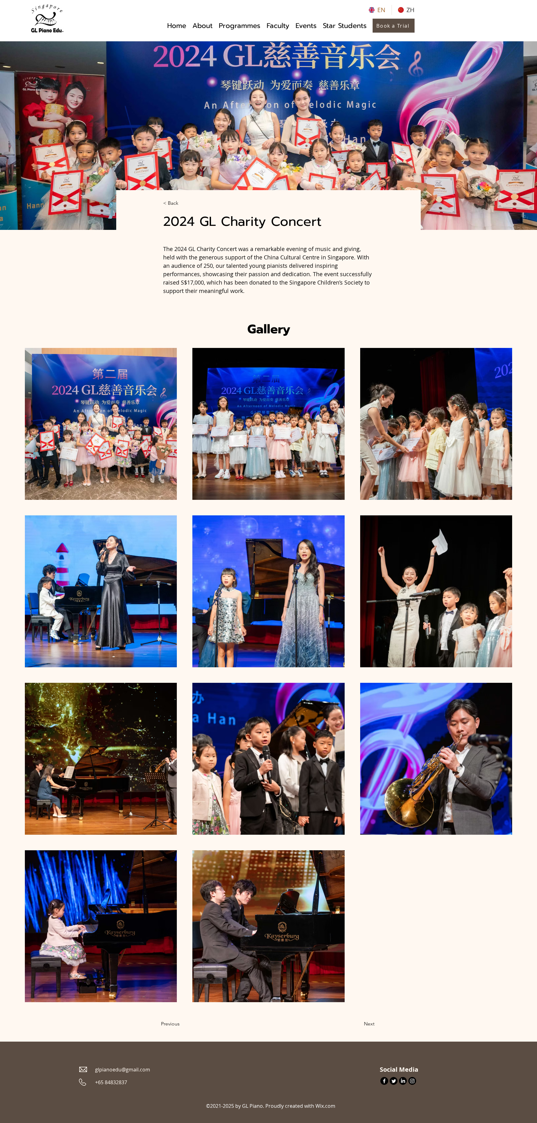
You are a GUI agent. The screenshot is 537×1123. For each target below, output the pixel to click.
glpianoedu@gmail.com (122, 1069)
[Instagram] (412, 1081)
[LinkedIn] (403, 1081)
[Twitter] (393, 1081)
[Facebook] (384, 1081)
